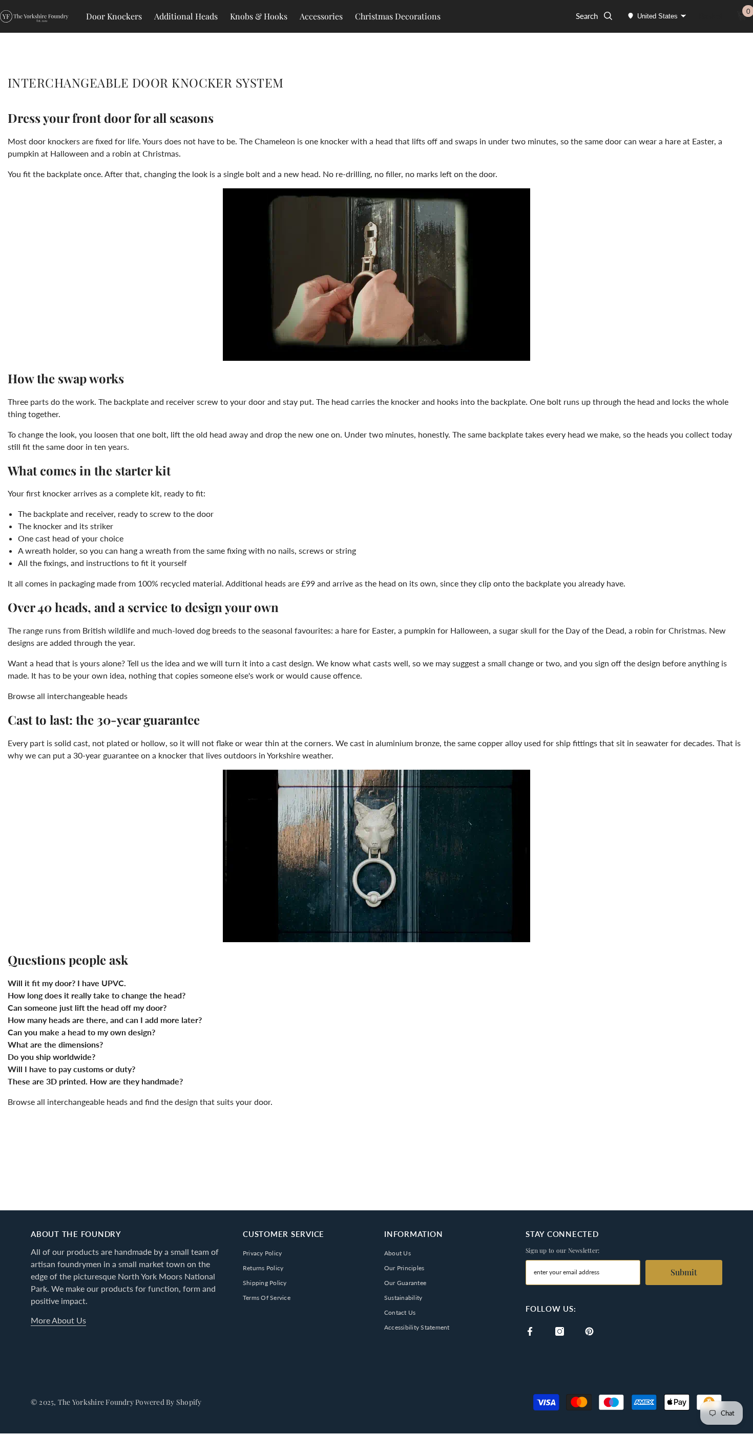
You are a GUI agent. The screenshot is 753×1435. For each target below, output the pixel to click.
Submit (684, 1272)
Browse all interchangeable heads (68, 696)
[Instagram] (560, 1331)
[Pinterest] (589, 1331)
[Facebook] (530, 1331)
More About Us (58, 1320)
